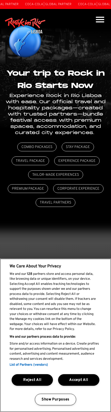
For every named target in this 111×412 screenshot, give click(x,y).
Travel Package (30, 161)
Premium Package (28, 189)
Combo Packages (36, 147)
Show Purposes (55, 399)
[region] (55, 335)
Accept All (78, 380)
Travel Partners (55, 202)
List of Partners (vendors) (29, 365)
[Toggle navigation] (100, 20)
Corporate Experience (78, 189)
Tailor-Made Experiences (55, 175)
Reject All (32, 380)
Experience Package (77, 161)
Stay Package (78, 147)
